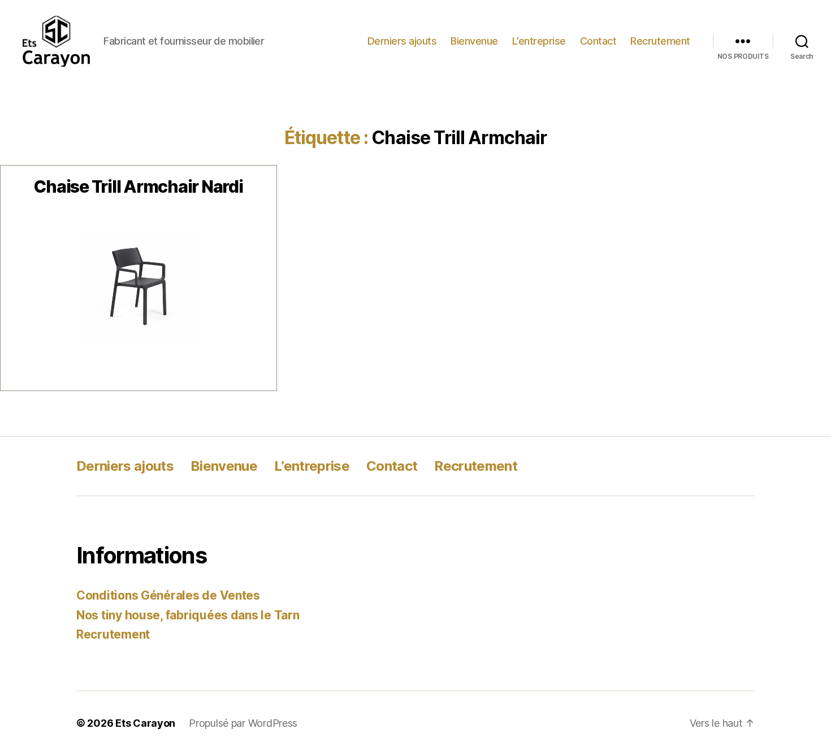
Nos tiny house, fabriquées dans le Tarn (187, 615)
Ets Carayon (145, 723)
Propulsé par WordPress (243, 723)
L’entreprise (539, 41)
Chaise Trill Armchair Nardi (138, 186)
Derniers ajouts (402, 41)
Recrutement (660, 41)
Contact (598, 41)
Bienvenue (474, 41)
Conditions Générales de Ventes (168, 595)
